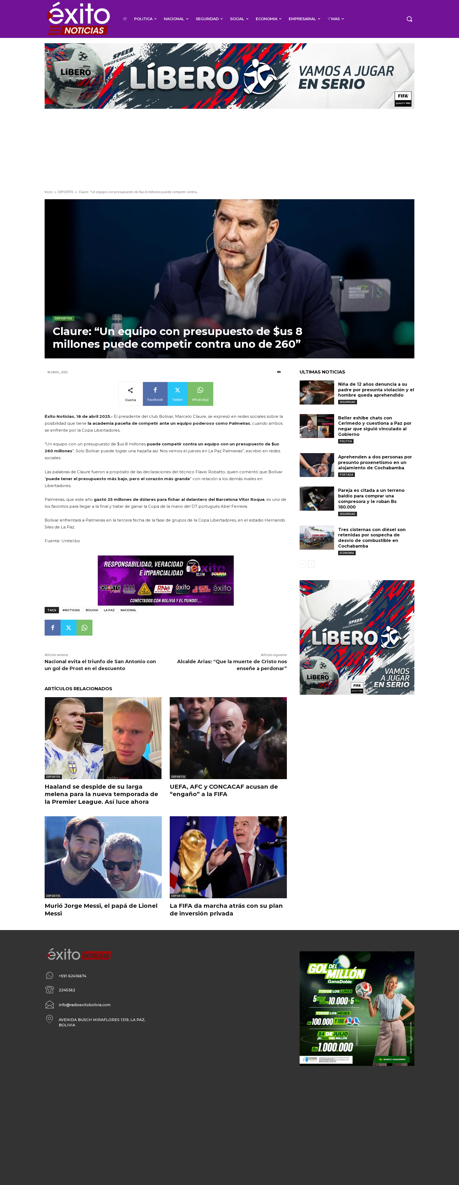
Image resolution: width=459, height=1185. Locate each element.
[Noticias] (78, 19)
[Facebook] (53, 628)
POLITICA (346, 441)
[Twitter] (68, 628)
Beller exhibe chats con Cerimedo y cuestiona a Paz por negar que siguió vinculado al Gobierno (374, 426)
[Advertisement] (229, 150)
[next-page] (311, 564)
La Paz (109, 610)
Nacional (128, 610)
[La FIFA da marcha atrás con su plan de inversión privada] (228, 857)
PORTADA (346, 474)
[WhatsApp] (84, 628)
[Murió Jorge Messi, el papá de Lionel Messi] (103, 857)
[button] (409, 19)
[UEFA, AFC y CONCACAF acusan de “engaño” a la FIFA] (228, 738)
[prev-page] (303, 564)
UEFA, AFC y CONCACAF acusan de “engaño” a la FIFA (224, 790)
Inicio (49, 192)
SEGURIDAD (347, 402)
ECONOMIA (347, 553)
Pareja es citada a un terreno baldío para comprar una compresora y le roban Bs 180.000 (371, 498)
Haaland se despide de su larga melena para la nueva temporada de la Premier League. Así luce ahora (101, 794)
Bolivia (92, 610)
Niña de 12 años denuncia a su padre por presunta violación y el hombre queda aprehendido (376, 390)
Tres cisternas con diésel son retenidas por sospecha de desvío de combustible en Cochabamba (372, 538)
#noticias (71, 610)
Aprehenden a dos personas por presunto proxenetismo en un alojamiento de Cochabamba (375, 462)
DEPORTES (65, 192)
